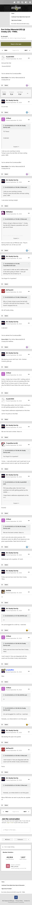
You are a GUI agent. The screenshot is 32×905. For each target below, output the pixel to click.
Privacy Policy (19, 900)
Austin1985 (10, 57)
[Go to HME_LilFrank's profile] (8, 866)
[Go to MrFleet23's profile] (3, 291)
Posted (14, 58)
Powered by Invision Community (16, 902)
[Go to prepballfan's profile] (3, 671)
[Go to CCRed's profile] (3, 119)
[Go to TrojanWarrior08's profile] (3, 444)
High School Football (20, 38)
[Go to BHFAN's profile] (3, 592)
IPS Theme (5, 900)
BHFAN (8, 590)
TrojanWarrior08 (8, 265)
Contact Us (27, 900)
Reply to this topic (16, 44)
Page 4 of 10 (16, 50)
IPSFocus (12, 900)
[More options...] (29, 58)
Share (8, 839)
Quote (6, 85)
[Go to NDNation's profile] (3, 213)
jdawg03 (5, 36)
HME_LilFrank (14, 866)
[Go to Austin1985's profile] (3, 58)
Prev (5, 50)
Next (26, 50)
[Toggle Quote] (4, 125)
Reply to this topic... (11, 830)
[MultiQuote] (2, 85)
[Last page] (29, 50)
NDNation (9, 212)
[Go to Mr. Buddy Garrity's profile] (3, 101)
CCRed (8, 118)
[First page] (2, 50)
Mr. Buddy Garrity (12, 100)
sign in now (10, 822)
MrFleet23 (9, 290)
